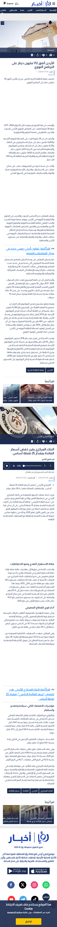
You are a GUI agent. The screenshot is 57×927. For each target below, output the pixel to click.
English (10, 3)
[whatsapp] (46, 885)
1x (14, 466)
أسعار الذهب (41, 10)
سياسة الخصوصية (15, 912)
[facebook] (11, 885)
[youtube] (11, 899)
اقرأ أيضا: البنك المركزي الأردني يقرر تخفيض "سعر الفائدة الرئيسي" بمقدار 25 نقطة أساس (30, 694)
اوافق (28, 921)
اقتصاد (50, 74)
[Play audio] (7, 466)
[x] (22, 885)
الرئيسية (53, 10)
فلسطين (13, 10)
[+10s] (51, 466)
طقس (3, 10)
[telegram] (23, 899)
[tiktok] (34, 899)
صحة (22, 10)
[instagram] (34, 885)
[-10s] (45, 466)
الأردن (29, 10)
